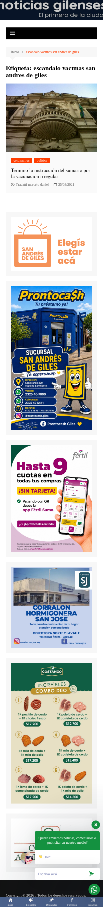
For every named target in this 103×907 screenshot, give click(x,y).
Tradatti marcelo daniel (32, 184)
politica (42, 160)
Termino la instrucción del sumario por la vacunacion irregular (50, 173)
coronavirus (22, 160)
